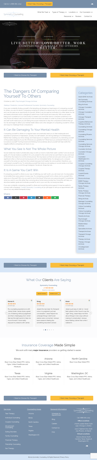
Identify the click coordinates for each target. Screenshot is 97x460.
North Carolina (33, 422)
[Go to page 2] (47, 329)
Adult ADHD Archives (85, 97)
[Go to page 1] (45, 329)
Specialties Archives (85, 229)
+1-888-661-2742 (15, 4)
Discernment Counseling (9, 426)
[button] (49, 12)
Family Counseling (11, 436)
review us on (53, 293)
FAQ (53, 432)
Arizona (31, 413)
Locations (72, 12)
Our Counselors (85, 12)
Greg (39, 301)
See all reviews (42, 293)
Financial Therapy (84, 196)
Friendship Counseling (12, 444)
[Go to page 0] (43, 329)
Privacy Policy (64, 457)
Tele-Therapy (9, 413)
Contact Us (88, 16)
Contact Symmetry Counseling (31, 187)
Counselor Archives (85, 149)
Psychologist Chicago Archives (26, 101)
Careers (54, 423)
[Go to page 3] (49, 329)
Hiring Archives (83, 199)
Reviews (78, 16)
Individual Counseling (12, 418)
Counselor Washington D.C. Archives (84, 159)
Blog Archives (83, 104)
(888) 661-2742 (85, 418)
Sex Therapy (9, 448)
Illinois (30, 418)
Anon (68, 301)
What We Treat (42, 12)
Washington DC (33, 435)
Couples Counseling (12, 422)
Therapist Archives (84, 231)
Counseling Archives (85, 127)
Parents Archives (84, 216)
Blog (53, 419)
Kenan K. (11, 301)
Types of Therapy (58, 12)
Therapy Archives (84, 239)
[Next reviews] (90, 312)
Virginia (30, 430)
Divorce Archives (84, 178)
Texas (30, 426)
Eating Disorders (11, 432)
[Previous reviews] (6, 312)
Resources (67, 16)
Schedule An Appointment (56, 414)
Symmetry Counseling (48, 285)
